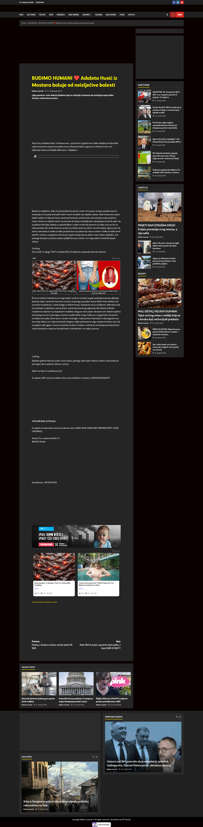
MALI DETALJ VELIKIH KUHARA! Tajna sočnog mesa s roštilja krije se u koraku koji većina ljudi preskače (159, 315)
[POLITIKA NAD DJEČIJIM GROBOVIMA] (60, 787)
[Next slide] (96, 756)
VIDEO (180, 14)
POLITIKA (42, 14)
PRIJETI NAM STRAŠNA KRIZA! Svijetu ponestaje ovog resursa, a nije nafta (157, 229)
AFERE (51, 14)
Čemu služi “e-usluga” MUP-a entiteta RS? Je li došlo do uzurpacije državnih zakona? (69, 252)
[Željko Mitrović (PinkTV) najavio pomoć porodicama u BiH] (113, 683)
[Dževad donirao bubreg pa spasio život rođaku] (39, 683)
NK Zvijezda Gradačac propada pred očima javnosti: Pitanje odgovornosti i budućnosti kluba (144, 157)
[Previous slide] (93, 756)
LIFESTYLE (131, 14)
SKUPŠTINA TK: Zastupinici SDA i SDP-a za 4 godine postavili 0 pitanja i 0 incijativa (144, 96)
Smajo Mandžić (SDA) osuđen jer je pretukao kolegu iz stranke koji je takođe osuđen (144, 111)
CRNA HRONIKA (73, 14)
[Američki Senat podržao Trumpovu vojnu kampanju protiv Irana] (76, 683)
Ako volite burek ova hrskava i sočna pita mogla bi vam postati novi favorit (144, 348)
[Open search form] (167, 14)
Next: (100, 645)
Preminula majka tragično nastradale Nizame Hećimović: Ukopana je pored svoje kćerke (144, 126)
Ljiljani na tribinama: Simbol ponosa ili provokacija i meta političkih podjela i (144, 262)
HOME (21, 14)
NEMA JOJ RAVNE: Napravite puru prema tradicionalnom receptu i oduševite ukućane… (144, 333)
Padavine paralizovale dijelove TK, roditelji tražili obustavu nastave (144, 172)
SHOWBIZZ (86, 14)
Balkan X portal (38, 91)
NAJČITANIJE (31, 14)
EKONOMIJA (61, 14)
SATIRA (122, 14)
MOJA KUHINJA (111, 14)
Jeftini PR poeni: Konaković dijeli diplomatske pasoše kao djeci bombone (144, 247)
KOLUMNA (98, 14)
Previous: (52, 645)
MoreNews (115, 819)
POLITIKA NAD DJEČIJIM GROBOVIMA (46, 805)
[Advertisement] (76, 46)
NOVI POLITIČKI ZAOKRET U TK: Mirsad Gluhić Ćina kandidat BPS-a (144, 142)
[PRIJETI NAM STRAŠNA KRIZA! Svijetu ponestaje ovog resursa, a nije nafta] (159, 207)
